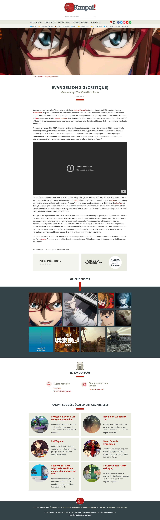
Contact (102, 507)
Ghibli (76, 200)
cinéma (76, 110)
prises (112, 200)
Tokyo (36, 118)
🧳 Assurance (108, 26)
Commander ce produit (96, 389)
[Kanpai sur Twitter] (121, 22)
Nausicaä (118, 203)
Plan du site (122, 507)
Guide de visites (50, 22)
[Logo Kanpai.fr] (80, 7)
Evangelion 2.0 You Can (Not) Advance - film (63, 418)
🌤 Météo (125, 26)
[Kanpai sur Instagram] (124, 22)
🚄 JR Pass (66, 26)
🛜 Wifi (93, 26)
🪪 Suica (73, 26)
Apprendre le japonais (80, 22)
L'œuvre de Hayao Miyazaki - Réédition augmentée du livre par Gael (63, 469)
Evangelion (83, 110)
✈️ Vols (50, 26)
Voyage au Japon (36, 22)
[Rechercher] (94, 16)
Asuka (43, 239)
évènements (37, 113)
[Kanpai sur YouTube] (127, 22)
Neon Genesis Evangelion (110, 442)
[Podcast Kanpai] (130, 22)
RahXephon (57, 441)
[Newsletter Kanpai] (114, 22)
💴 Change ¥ (42, 26)
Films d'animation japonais (62, 391)
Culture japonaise (38, 76)
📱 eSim (99, 26)
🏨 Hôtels (58, 26)
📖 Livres (117, 26)
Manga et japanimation (51, 76)
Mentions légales (89, 507)
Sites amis (111, 507)
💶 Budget (33, 26)
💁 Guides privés (83, 26)
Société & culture (64, 22)
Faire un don (64, 507)
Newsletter (76, 507)
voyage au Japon (61, 118)
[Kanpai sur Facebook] (118, 22)
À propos (53, 507)
